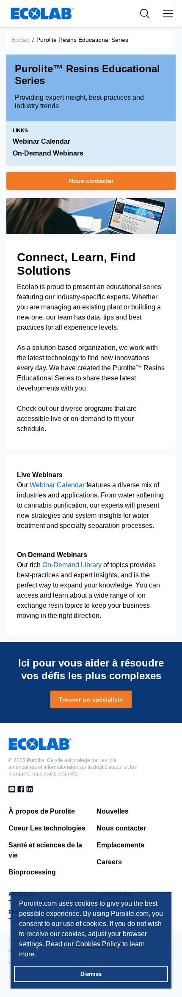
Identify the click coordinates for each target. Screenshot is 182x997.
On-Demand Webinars (48, 153)
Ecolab (20, 39)
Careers (109, 862)
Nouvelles (113, 811)
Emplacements (120, 845)
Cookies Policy (98, 944)
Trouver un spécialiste (91, 699)
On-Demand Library (72, 564)
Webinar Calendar (41, 141)
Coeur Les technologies (46, 828)
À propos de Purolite (41, 811)
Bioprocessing (32, 872)
